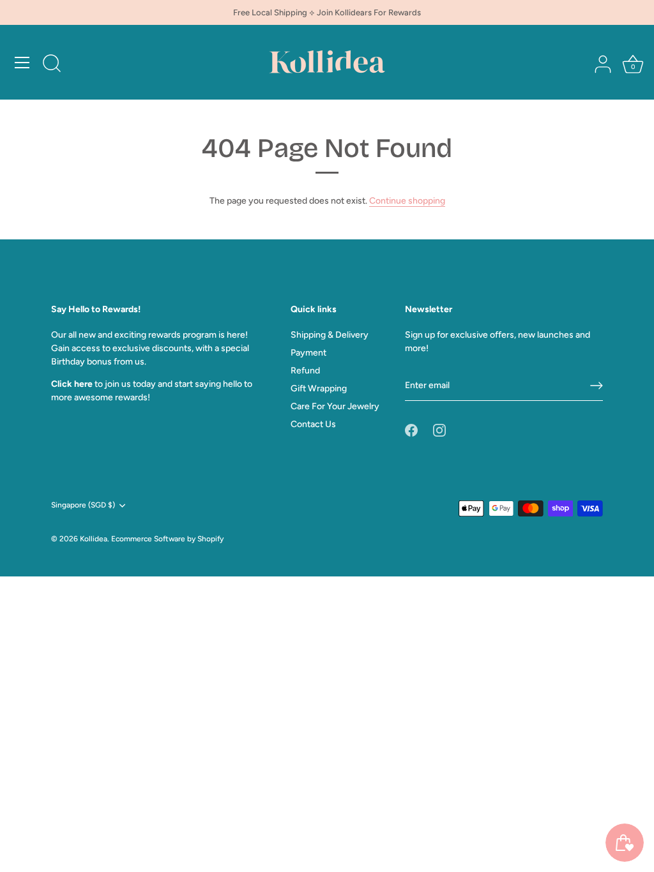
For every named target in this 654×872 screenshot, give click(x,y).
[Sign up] (596, 385)
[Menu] (22, 63)
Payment (308, 352)
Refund (305, 370)
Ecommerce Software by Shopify (167, 538)
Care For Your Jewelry (335, 406)
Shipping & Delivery (330, 334)
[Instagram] (439, 430)
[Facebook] (411, 430)
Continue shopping (407, 200)
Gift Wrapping (319, 388)
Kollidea (93, 538)
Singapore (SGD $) (83, 504)
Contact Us (313, 424)
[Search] (52, 64)
